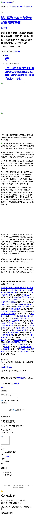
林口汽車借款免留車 (16, 290)
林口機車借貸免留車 (23, 328)
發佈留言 (4, 403)
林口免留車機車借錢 (22, 307)
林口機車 (30, 288)
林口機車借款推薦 (20, 340)
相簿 (6, 55)
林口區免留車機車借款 (8, 302)
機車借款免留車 (19, 344)
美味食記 (16, 383)
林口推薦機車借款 (13, 342)
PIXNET (9, 485)
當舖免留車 (6, 349)
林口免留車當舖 (14, 299)
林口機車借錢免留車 (26, 304)
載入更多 (4, 391)
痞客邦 (19, 378)
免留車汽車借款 (26, 347)
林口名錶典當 (25, 351)
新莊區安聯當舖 (6, 367)
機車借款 (4, 344)
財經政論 (17, 51)
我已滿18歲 (5, 513)
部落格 (7, 58)
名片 (6, 60)
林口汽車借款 (15, 288)
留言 (23, 378)
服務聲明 (21, 487)
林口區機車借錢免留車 (8, 311)
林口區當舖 (26, 295)
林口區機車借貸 (12, 333)
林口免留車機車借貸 (19, 330)
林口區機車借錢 (15, 309)
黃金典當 (22, 349)
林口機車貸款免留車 (24, 316)
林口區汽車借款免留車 (21, 297)
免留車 (6, 347)
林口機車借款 (5, 288)
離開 (11, 513)
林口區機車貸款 (14, 321)
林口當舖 (23, 288)
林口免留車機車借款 (10, 292)
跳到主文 (4, 28)
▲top (2, 387)
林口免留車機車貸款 (21, 318)
